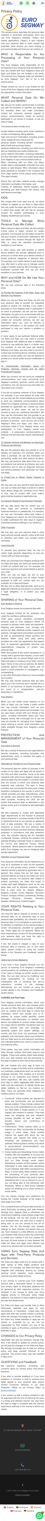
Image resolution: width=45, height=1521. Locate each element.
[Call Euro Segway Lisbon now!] (27, 3)
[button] (39, 1515)
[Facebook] (22, 1485)
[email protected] (8, 1390)
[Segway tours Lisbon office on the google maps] (33, 3)
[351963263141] (21, 3)
